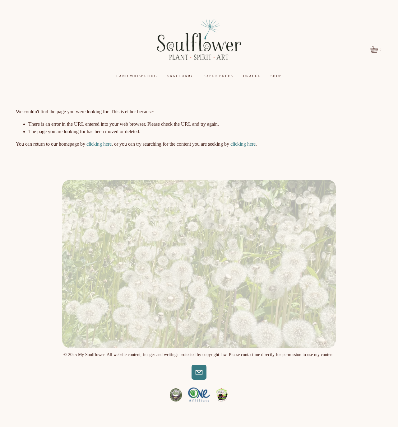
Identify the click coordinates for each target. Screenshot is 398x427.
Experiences (218, 76)
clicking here (99, 144)
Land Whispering (136, 76)
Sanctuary (180, 76)
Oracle (252, 76)
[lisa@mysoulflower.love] (199, 372)
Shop (276, 76)
